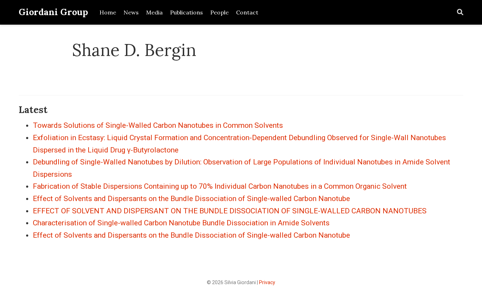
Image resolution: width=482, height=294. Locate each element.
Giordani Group (53, 12)
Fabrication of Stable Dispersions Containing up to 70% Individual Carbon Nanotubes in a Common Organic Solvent (220, 186)
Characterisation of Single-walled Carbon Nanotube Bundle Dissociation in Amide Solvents (181, 223)
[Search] (460, 12)
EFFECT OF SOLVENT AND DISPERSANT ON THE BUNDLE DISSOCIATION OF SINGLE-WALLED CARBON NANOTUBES (230, 211)
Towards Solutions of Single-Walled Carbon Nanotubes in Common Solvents (158, 125)
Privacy (267, 282)
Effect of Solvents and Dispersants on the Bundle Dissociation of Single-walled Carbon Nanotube (191, 198)
